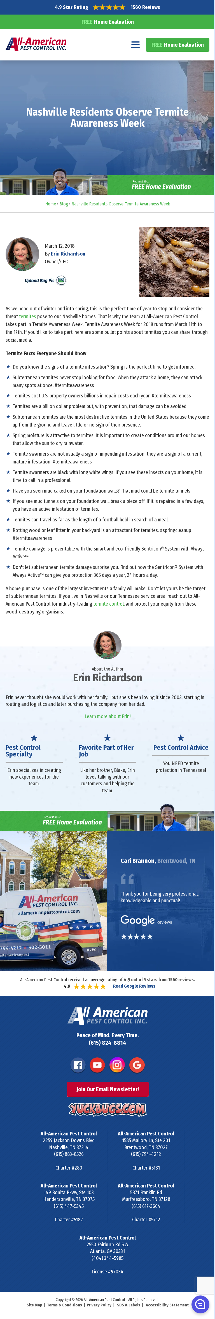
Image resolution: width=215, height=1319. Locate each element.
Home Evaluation (107, 21)
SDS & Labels (128, 1305)
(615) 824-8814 (107, 1042)
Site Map (34, 1305)
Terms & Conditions (64, 1305)
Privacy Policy (99, 1305)
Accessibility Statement (167, 1305)
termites (27, 316)
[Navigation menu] (135, 44)
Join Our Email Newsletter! (107, 1089)
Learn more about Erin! (108, 716)
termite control (108, 604)
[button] (199, 1304)
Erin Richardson (68, 254)
